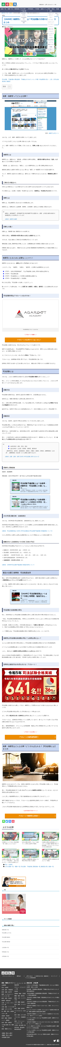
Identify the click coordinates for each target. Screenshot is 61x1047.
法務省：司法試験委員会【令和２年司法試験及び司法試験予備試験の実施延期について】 (27, 531)
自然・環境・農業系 (7, 1022)
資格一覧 (3, 9)
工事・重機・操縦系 (19, 1002)
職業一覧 (10, 9)
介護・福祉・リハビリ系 (8, 1006)
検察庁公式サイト (54, 133)
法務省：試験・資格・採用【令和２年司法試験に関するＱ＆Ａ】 (22, 456)
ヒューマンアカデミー (51, 34)
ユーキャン (50, 26)
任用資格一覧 (5, 956)
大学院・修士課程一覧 (20, 1025)
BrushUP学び (51, 39)
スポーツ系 (4, 1013)
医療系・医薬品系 (6, 1000)
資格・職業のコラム (7, 1028)
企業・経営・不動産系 (7, 989)
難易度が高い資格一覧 (47, 866)
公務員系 (4, 985)
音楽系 (16, 991)
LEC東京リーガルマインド (51, 50)
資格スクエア (51, 44)
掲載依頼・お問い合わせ (45, 4)
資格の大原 (50, 29)
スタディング (51, 22)
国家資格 (17, 9)
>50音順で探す (6, 1037)
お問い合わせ (29, 976)
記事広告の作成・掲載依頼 (42, 976)
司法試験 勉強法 (23, 18)
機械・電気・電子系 (19, 995)
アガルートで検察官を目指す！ (29, 816)
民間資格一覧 (5, 952)
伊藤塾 (50, 46)
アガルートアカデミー (51, 14)
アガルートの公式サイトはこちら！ (29, 340)
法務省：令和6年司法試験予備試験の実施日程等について (18, 564)
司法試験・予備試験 (24, 10)
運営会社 (19, 976)
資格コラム (44, 9)
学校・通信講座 (51, 10)
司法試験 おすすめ (23, 14)
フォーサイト (51, 24)
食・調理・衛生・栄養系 (8, 1011)
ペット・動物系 (5, 1020)
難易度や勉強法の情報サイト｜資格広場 (42, 1044)
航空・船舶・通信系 (7, 1018)
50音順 (37, 9)
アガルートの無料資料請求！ (29, 737)
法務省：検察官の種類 (11, 219)
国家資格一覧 (36, 866)
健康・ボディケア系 (7, 1009)
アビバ (50, 17)
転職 (57, 9)
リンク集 (54, 4)
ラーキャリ (50, 31)
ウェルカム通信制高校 (30, 977)
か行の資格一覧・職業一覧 (12, 866)
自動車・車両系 (5, 1015)
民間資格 (30, 9)
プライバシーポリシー (7, 976)
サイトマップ (54, 976)
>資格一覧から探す (7, 1033)
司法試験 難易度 (23, 22)
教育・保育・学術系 (7, 998)
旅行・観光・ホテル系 (20, 1014)
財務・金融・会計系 (7, 992)
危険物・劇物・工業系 (20, 993)
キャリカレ (50, 19)
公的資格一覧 (5, 947)
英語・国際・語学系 (19, 1008)
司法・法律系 (9, 13)
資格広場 (3, 13)
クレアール (50, 42)
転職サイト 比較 (57, 14)
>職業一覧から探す (7, 1035)
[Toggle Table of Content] (8, 86)
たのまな (51, 37)
